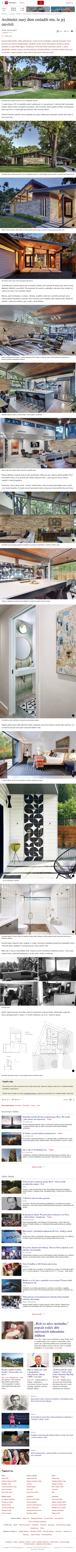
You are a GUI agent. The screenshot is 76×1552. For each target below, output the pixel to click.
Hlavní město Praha (28, 1219)
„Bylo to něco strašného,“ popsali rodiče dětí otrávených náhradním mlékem (51, 1329)
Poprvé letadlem (32, 1502)
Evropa (25, 1201)
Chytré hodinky (35, 1534)
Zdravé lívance (6, 1505)
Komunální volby (7, 1492)
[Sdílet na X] (73, 1100)
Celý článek (58, 1348)
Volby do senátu (7, 1489)
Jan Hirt (29, 1484)
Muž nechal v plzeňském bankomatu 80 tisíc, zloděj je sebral (47, 1231)
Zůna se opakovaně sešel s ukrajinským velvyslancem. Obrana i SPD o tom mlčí (37, 1373)
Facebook (8, 1542)
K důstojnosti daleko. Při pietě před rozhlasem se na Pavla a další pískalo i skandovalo (46, 1215)
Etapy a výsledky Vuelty (34, 1481)
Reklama (22, 1542)
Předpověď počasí (36, 1518)
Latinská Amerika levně (34, 1510)
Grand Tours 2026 (32, 1492)
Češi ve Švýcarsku (32, 1507)
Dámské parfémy (48, 1531)
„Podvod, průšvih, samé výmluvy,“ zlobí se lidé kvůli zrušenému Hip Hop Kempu (63, 1373)
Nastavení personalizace (44, 1544)
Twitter (15, 1542)
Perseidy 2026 (48, 1518)
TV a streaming (27, 1252)
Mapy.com (26, 1518)
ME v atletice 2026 (57, 1486)
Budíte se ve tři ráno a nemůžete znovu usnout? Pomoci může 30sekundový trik (47, 1281)
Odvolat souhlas (29, 1544)
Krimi (24, 1234)
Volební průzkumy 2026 (9, 1481)
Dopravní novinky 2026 (59, 1505)
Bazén (16, 1525)
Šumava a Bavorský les (34, 1505)
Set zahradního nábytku (63, 1525)
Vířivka (42, 1528)
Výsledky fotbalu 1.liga (59, 1481)
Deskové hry (67, 1531)
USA (38, 1105)
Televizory (26, 1534)
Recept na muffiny (7, 1502)
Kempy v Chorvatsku (33, 1499)
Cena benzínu (59, 1518)
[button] (38, 77)
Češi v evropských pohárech (37, 1521)
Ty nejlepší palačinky (8, 1499)
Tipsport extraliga (57, 1484)
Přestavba (26, 1105)
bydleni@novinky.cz (30, 1093)
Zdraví (24, 1285)
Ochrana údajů (64, 1542)
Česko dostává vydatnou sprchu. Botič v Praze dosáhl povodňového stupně (44, 1182)
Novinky (4, 30)
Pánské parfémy (47, 1534)
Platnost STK (56, 1513)
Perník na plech (6, 1513)
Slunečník (43, 1525)
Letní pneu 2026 (57, 1499)
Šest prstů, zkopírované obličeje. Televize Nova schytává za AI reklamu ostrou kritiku (48, 1248)
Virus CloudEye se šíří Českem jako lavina (40, 1264)
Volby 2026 (5, 1478)
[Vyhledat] (41, 3)
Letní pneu (58, 1531)
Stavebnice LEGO (35, 1531)
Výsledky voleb (6, 1484)
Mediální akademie (43, 1542)
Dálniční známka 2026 (59, 1502)
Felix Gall (30, 1489)
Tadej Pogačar (31, 1486)
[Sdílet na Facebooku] (70, 1100)
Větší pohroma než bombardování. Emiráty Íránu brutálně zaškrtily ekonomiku (46, 1298)
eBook (61, 31)
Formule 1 (55, 1489)
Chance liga (55, 1478)
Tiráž (33, 1542)
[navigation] (2, 2)
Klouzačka (51, 1525)
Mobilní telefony (24, 1531)
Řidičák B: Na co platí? (59, 1507)
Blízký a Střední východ (29, 1302)
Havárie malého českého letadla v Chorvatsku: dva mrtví (12, 1372)
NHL (53, 1492)
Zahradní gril (34, 1528)
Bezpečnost (26, 1266)
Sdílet (68, 31)
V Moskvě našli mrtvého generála (36, 1198)
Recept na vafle (6, 1510)
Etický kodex (54, 1542)
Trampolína (35, 1525)
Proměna (18, 1105)
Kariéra (28, 1542)
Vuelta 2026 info (32, 1478)
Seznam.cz (69, 3)
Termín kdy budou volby (9, 1486)
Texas (33, 1105)
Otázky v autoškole (58, 1510)
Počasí (24, 1187)
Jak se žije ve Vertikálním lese (35, 1149)
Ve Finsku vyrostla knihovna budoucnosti (39, 1133)
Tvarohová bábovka (8, 1507)
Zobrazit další (37, 1167)
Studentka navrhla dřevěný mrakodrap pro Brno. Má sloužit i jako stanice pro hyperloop (46, 1117)
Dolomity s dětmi (32, 1513)
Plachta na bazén (24, 1525)
